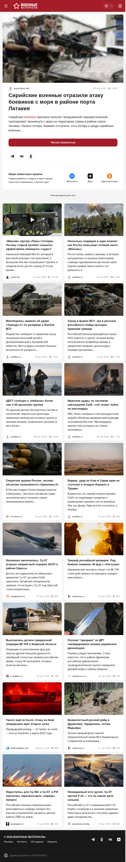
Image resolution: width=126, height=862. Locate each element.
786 (56, 676)
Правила (52, 841)
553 (56, 824)
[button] (12, 156)
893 (56, 596)
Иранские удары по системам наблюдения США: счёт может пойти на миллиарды (93, 404)
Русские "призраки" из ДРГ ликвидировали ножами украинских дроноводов (92, 644)
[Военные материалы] (25, 6)
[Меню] (6, 6)
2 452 (55, 357)
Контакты (22, 841)
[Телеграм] (93, 839)
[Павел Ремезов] (69, 357)
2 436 (117, 357)
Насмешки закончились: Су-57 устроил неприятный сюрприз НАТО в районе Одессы (32, 564)
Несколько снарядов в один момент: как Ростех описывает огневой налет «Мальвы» (93, 245)
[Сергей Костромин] (7, 357)
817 (118, 596)
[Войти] (120, 6)
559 (118, 748)
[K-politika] (7, 676)
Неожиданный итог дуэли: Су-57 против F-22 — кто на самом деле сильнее (90, 795)
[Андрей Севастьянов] (69, 277)
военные (30, 117)
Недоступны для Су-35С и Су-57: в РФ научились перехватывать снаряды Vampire (32, 795)
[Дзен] (119, 839)
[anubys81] (7, 277)
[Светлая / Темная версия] (109, 6)
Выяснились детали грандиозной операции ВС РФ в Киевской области (31, 642)
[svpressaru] (69, 596)
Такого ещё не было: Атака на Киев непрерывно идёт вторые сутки (30, 722)
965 (118, 516)
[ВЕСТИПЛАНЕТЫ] (7, 596)
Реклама (8, 841)
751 (118, 676)
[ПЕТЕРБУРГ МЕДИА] (69, 824)
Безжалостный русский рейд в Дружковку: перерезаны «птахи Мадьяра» (89, 723)
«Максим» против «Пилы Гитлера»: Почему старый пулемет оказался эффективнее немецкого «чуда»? (30, 245)
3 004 (117, 277)
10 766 (54, 277)
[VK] (110, 839)
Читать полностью (63, 142)
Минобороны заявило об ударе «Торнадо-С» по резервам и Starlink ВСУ (30, 324)
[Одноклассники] (101, 839)
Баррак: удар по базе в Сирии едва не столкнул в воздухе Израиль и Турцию (93, 484)
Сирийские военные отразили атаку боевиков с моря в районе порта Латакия (56, 101)
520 (118, 824)
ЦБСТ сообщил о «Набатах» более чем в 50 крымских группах (29, 402)
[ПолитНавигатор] (7, 748)
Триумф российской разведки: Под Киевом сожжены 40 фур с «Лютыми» (93, 562)
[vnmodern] (10, 88)
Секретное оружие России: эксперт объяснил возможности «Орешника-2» (32, 482)
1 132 (117, 436)
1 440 (55, 436)
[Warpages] (7, 824)
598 (56, 748)
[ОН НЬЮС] (7, 516)
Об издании (37, 841)
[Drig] (69, 676)
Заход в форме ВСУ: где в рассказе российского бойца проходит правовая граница (92, 324)
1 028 (55, 516)
